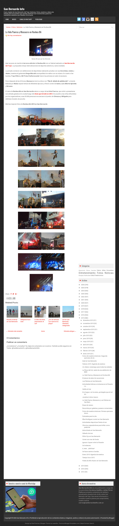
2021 (82, 300)
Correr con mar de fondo (90, 439)
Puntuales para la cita (89, 416)
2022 (82, 297)
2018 (82, 309)
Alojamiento (82, 270)
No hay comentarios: (15, 35)
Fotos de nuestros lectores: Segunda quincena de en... (94, 357)
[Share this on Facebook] (11, 294)
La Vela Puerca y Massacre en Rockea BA (23, 32)
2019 (82, 306)
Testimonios (99, 275)
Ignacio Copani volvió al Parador (93, 442)
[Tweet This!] (13, 294)
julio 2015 (86, 335)
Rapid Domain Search (87, 523)
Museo (14, 19)
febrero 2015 (87, 351)
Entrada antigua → (70, 331)
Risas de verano (87, 405)
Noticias (19, 27)
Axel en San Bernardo (89, 361)
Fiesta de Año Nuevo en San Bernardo (95, 461)
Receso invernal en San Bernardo (12, 320)
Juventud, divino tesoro (90, 397)
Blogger (111, 518)
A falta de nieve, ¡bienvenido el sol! (40, 321)
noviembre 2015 (88, 323)
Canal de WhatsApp (26, 19)
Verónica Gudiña (95, 490)
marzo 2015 (87, 348)
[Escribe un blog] (10, 298)
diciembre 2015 (88, 320)
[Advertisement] (41, 414)
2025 (82, 288)
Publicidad (38, 19)
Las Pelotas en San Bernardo (92, 381)
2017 (82, 312)
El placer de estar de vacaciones (93, 378)
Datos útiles (101, 270)
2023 (82, 294)
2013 (82, 469)
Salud (93, 275)
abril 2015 (86, 344)
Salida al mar (86, 389)
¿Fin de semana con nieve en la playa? (53, 321)
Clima (88, 270)
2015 (82, 318)
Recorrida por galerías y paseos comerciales (97, 408)
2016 (82, 315)
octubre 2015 (87, 326)
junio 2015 (86, 338)
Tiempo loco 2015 (88, 457)
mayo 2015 (86, 341)
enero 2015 (86, 354)
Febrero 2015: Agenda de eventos (93, 364)
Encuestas (110, 270)
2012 (82, 472)
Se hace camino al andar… (91, 451)
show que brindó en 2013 (43, 94)
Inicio (43, 331)
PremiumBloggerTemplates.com (69, 523)
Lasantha (55, 523)
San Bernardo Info (14, 9)
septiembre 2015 (88, 329)
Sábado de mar (87, 433)
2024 (82, 291)
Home (7, 19)
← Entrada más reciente (14, 331)
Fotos (14, 27)
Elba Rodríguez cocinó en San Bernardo (95, 419)
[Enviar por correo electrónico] (8, 298)
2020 (82, 303)
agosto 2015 (87, 332)
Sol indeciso (86, 445)
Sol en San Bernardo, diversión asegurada (66, 322)
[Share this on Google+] (16, 294)
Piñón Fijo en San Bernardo (91, 436)
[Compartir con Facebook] (14, 298)
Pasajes (81, 275)
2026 (82, 285)
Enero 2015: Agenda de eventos (93, 454)
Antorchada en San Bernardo (92, 430)
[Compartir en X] (12, 298)
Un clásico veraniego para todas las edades (97, 367)
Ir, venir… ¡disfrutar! (88, 448)
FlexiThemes (35, 523)
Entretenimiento (87, 273)
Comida (93, 270)
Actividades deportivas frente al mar (94, 422)
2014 (82, 466)
